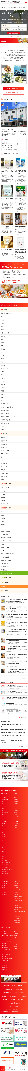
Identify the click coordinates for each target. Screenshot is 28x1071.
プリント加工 (4, 473)
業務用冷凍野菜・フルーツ (8, 417)
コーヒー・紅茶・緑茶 (7, 407)
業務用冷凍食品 (5, 410)
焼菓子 (2, 394)
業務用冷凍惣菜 (5, 413)
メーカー (3, 528)
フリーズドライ (5, 450)
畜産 (2, 339)
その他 (2, 429)
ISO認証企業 (4, 570)
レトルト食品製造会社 (6, 949)
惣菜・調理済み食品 (6, 313)
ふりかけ (3, 365)
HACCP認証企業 (5, 557)
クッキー (3, 384)
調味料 (2, 359)
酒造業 (2, 544)
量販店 (2, 515)
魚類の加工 (4, 444)
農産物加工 (4, 437)
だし (2, 362)
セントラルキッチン (6, 541)
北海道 (16, 933)
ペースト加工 (4, 466)
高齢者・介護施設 (5, 547)
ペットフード (4, 404)
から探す (4, 309)
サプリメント (4, 346)
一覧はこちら (23, 678)
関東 (16, 937)
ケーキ (2, 381)
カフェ (2, 550)
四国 (16, 946)
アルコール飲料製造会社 (6, 941)
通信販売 (3, 525)
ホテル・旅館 (4, 521)
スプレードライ (5, 454)
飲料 (2, 317)
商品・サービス (18, 6)
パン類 (2, 320)
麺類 (2, 326)
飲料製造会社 (4, 939)
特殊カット (4, 447)
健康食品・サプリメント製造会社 (10, 149)
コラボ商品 (4, 500)
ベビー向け (4, 491)
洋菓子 (2, 397)
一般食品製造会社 (5, 933)
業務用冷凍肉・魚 (5, 420)
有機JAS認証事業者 (6, 560)
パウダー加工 (4, 463)
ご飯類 (2, 323)
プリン (2, 400)
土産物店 (3, 518)
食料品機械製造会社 (5, 947)
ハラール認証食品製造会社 (8, 554)
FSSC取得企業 (4, 563)
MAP (16, 144)
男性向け (3, 494)
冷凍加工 (3, 470)
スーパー (3, 512)
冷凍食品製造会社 (5, 952)
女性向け (3, 497)
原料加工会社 (4, 945)
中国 (16, 944)
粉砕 (2, 457)
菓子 (2, 375)
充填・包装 (4, 476)
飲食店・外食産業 (5, 531)
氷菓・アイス (4, 378)
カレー (2, 355)
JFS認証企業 (4, 567)
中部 (16, 940)
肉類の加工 (4, 441)
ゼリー (2, 352)
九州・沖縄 (17, 948)
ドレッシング (4, 368)
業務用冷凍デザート (6, 423)
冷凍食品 (3, 349)
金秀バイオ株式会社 (7, 129)
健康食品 (3, 336)
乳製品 (2, 342)
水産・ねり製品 (5, 333)
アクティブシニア (5, 488)
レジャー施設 (4, 534)
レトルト (3, 371)
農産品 (2, 330)
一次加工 (3, 426)
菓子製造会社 (4, 943)
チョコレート (4, 388)
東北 (16, 935)
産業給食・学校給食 (6, 538)
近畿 (16, 942)
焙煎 (2, 460)
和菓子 (2, 391)
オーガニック (4, 504)
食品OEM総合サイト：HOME (7, 6)
